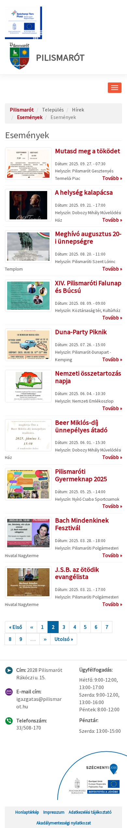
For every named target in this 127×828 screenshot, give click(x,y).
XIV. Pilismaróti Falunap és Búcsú (88, 287)
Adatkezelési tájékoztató (90, 812)
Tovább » (112, 178)
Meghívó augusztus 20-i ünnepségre (88, 237)
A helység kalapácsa (84, 192)
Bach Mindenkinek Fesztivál (82, 524)
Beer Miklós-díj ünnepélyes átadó (81, 426)
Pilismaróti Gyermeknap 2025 (81, 475)
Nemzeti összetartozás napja (88, 377)
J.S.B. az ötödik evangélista (77, 573)
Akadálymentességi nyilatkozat (63, 822)
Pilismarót (60, 57)
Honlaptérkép (27, 812)
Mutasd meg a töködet (87, 151)
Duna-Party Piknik (81, 332)
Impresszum (53, 812)
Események (29, 117)
